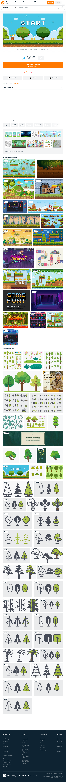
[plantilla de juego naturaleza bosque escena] (17, 237)
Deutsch (58, 745)
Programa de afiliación (25, 745)
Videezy (5, 743)
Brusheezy (6, 738)
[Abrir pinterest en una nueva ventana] (28, 775)
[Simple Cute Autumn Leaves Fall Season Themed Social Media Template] (53, 381)
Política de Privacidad (56, 777)
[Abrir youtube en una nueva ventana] (36, 775)
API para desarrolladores (7, 751)
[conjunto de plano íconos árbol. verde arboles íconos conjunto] (53, 359)
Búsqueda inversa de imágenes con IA (8, 756)
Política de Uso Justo (55, 778)
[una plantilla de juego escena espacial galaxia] (18, 257)
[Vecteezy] (2, 2)
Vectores (8, 2)
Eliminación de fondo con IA (7, 760)
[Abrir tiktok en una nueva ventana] (31, 775)
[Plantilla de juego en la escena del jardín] (16, 471)
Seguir (41, 59)
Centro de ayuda (42, 738)
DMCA (23, 742)
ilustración (38, 124)
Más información (8, 87)
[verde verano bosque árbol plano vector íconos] (37, 471)
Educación (6, 748)
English (58, 738)
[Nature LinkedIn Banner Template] (33, 438)
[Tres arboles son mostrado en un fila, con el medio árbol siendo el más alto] (22, 381)
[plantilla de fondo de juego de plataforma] (47, 278)
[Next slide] (59, 124)
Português (59, 743)
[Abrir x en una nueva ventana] (34, 775)
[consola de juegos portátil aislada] (15, 206)
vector (29, 124)
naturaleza (56, 124)
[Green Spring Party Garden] (41, 455)
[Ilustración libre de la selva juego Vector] (50, 168)
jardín (22, 124)
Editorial (33, 2)
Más (7, 3)
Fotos (16, 2)
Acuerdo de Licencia (24, 738)
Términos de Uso (57, 775)
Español (58, 740)
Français (58, 748)
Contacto (41, 742)
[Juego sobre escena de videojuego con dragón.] (49, 188)
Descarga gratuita (33, 65)
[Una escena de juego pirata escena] (45, 206)
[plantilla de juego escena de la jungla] (18, 188)
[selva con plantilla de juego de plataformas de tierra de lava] (15, 319)
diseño (47, 124)
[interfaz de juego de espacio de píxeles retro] (38, 319)
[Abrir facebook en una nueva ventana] (20, 775)
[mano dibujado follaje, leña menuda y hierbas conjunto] (13, 421)
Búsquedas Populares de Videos (25, 761)
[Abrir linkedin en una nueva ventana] (25, 775)
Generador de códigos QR (7, 764)
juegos (6, 124)
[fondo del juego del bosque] (21, 220)
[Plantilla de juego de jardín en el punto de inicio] (48, 237)
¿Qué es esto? (16, 83)
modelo (14, 124)
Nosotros (41, 744)
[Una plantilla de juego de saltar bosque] (17, 278)
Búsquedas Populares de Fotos (25, 755)
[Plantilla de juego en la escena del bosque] (55, 319)
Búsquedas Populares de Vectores (25, 750)
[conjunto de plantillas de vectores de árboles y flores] (35, 421)
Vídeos (25, 2)
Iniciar (57, 2)
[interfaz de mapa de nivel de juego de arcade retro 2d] (52, 220)
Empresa (5, 745)
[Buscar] (58, 8)
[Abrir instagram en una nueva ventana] (23, 775)
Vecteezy (5, 740)
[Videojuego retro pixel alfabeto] (16, 300)
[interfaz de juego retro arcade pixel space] (10, 337)
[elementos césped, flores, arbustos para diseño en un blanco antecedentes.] (33, 359)
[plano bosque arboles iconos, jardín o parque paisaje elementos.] (16, 402)
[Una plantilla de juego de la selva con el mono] (19, 168)
